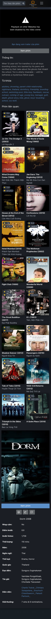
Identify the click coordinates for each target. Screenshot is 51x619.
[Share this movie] (25, 512)
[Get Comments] (32, 512)
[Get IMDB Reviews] (19, 512)
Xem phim (25, 506)
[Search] (23, 3)
